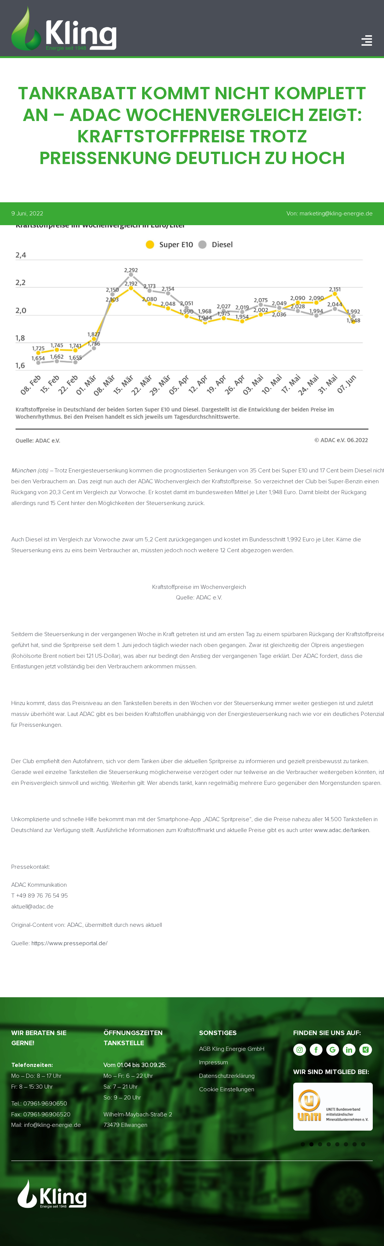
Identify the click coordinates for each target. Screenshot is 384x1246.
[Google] (332, 1050)
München (23, 470)
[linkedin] (349, 1050)
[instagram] (299, 1050)
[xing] (365, 1050)
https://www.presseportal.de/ (70, 943)
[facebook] (316, 1050)
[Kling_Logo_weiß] (63, 8)
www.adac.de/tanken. (342, 830)
